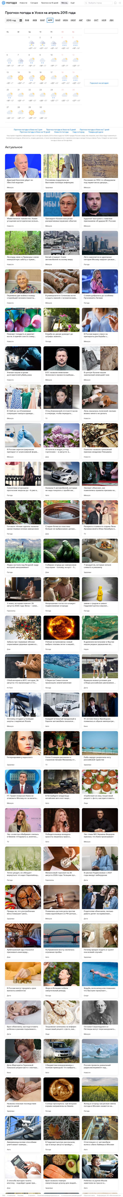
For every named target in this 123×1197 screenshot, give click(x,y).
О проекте (31, 1195)
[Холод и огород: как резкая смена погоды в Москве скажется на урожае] (100, 1095)
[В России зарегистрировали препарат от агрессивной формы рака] (23, 441)
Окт (96, 20)
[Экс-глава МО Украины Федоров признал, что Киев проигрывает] (100, 826)
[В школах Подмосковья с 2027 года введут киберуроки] (100, 865)
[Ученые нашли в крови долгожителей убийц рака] (23, 364)
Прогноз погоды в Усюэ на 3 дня (28, 129)
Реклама (20, 1195)
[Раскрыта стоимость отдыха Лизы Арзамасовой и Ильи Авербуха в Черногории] (100, 518)
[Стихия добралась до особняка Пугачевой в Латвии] (100, 287)
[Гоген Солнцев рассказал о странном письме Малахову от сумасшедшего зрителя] (61, 749)
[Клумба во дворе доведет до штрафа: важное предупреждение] (61, 326)
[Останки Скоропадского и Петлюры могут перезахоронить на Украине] (100, 1019)
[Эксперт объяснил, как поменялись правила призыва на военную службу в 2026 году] (100, 480)
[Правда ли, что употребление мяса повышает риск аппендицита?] (23, 903)
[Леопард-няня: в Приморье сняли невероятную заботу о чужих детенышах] (23, 249)
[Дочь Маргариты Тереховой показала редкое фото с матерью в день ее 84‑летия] (23, 1057)
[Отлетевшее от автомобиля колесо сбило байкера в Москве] (100, 1134)
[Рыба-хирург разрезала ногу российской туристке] (100, 749)
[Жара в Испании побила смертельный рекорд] (61, 980)
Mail (3, 1195)
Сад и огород (78, 132)
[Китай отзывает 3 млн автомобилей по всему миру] (61, 249)
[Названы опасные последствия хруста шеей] (23, 1095)
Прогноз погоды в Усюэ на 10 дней (35, 132)
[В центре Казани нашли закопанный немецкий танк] (100, 364)
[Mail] (3, 3)
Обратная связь (89, 1195)
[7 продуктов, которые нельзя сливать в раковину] (100, 557)
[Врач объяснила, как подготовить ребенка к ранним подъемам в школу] (23, 1019)
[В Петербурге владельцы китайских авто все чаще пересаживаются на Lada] (61, 788)
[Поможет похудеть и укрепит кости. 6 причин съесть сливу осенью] (23, 326)
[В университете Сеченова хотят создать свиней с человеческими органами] (61, 287)
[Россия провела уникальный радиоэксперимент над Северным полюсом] (100, 1057)
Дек (112, 20)
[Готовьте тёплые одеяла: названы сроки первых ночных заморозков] (23, 518)
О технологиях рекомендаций (71, 1195)
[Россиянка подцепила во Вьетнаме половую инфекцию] (61, 172)
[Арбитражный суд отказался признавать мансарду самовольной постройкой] (23, 942)
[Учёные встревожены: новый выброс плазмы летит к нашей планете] (61, 634)
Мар (42, 20)
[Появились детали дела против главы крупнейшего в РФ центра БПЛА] (61, 903)
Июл (73, 20)
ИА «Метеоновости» (114, 1195)
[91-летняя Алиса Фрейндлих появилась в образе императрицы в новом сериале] (100, 711)
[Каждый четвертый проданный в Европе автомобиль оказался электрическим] (61, 711)
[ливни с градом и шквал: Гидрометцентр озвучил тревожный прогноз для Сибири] (100, 595)
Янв (27, 20)
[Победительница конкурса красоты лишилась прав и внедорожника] (61, 826)
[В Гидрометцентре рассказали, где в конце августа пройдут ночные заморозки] (61, 1134)
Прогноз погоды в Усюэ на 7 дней (94, 129)
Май (57, 20)
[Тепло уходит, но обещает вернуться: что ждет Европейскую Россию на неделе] (23, 865)
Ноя (104, 20)
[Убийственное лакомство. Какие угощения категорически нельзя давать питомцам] (23, 210)
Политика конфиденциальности (48, 1195)
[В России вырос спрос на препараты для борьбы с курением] (100, 326)
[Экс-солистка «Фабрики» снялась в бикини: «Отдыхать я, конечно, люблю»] (23, 826)
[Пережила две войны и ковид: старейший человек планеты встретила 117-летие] (23, 287)
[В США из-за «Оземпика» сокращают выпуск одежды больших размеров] (23, 403)
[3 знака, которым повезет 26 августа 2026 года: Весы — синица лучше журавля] (23, 595)
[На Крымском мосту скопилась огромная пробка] (61, 942)
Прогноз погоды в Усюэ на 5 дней (61, 129)
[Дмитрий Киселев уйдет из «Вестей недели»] (23, 172)
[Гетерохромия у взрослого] (23, 749)
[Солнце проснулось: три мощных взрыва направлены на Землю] (61, 1095)
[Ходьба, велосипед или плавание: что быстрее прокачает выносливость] (100, 980)
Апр (50, 20)
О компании (11, 1195)
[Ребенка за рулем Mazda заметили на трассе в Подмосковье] (100, 1172)
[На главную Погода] (11, 3)
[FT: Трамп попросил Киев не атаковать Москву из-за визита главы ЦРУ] (23, 788)
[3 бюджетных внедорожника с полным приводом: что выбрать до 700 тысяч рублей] (61, 1057)
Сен (88, 20)
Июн (65, 20)
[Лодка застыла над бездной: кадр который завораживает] (23, 557)
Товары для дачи (95, 132)
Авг (81, 20)
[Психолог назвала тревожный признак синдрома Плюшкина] (100, 441)
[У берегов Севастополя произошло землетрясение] (61, 672)
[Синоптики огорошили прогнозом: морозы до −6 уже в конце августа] (23, 480)
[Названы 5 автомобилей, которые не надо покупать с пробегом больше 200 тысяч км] (61, 480)
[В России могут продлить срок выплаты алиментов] (23, 980)
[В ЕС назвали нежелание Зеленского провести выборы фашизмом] (61, 364)
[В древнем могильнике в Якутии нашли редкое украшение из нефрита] (100, 634)
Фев (35, 20)
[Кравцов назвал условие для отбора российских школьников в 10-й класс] (100, 672)
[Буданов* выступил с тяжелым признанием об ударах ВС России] (100, 210)
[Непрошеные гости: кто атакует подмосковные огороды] (61, 595)
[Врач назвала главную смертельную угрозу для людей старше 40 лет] (61, 1172)
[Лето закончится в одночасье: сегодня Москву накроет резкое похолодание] (100, 249)
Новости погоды (61, 132)
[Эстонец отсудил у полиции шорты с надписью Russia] (23, 711)
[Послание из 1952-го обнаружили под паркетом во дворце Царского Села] (100, 172)
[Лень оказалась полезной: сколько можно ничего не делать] (100, 403)
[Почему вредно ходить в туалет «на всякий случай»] (100, 942)
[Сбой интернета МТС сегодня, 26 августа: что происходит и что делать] (23, 672)
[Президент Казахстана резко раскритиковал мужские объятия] (61, 210)
